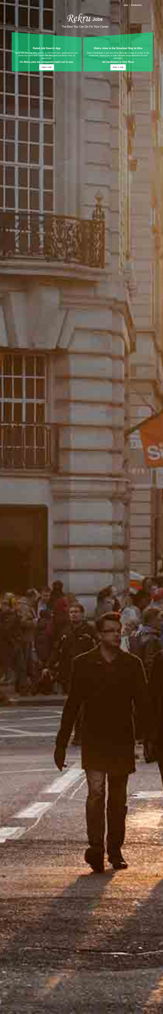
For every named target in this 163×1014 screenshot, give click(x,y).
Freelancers (136, 5)
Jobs (126, 5)
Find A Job (47, 67)
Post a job (118, 67)
